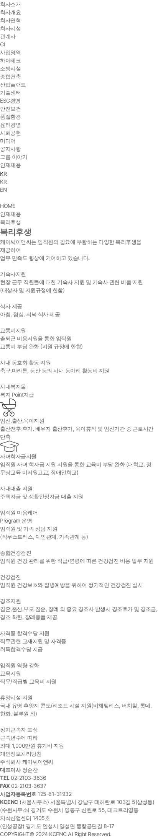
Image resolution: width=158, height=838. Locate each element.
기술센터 (10, 92)
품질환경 (10, 116)
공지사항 (10, 148)
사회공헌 (10, 132)
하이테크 (10, 60)
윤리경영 (10, 124)
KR (3, 181)
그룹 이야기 (13, 157)
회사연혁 (10, 20)
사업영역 (10, 52)
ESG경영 (10, 100)
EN (3, 189)
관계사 (8, 36)
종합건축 (10, 76)
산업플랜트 (13, 84)
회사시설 (10, 28)
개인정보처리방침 (20, 753)
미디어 (8, 140)
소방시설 (10, 68)
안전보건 (10, 108)
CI (2, 44)
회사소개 (10, 4)
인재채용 (10, 165)
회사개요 (10, 12)
